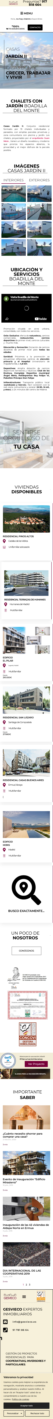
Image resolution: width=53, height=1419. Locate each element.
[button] (24, 1297)
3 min (5, 1144)
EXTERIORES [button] (39, 180)
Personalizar (13, 1413)
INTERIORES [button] (13, 180)
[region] (26, 1396)
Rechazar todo (37, 1413)
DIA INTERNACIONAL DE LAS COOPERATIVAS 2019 (22, 1272)
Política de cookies (20, 1399)
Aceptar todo (26, 1405)
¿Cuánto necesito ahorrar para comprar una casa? (22, 1135)
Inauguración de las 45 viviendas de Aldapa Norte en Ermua (26, 1226)
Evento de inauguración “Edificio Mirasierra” (24, 1181)
